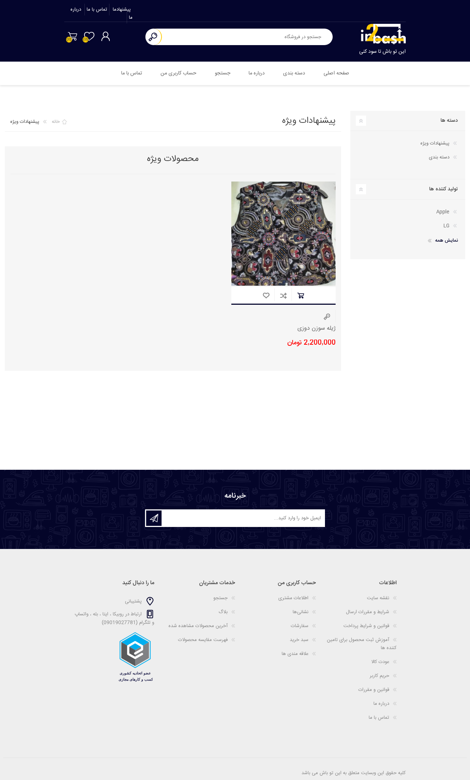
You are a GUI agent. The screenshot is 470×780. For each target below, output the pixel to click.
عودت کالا (380, 662)
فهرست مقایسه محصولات (203, 640)
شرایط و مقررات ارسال (367, 612)
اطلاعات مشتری (293, 598)
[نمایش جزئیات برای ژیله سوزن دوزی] (283, 233)
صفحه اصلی (336, 73)
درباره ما (257, 73)
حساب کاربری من (178, 73)
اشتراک (154, 518)
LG (446, 226)
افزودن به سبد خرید (300, 295)
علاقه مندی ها (295, 654)
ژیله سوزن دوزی (316, 329)
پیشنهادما (121, 10)
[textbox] (247, 37)
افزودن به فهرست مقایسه (283, 295)
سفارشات (299, 626)
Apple (442, 212)
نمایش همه (446, 241)
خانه (56, 122)
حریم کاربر (379, 676)
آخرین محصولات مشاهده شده (198, 626)
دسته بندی (294, 73)
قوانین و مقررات (373, 690)
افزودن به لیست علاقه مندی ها (266, 295)
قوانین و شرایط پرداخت (366, 626)
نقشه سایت (378, 598)
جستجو (153, 37)
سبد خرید (72, 36)
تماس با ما (97, 10)
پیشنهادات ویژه (434, 143)
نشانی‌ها (300, 612)
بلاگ (223, 612)
